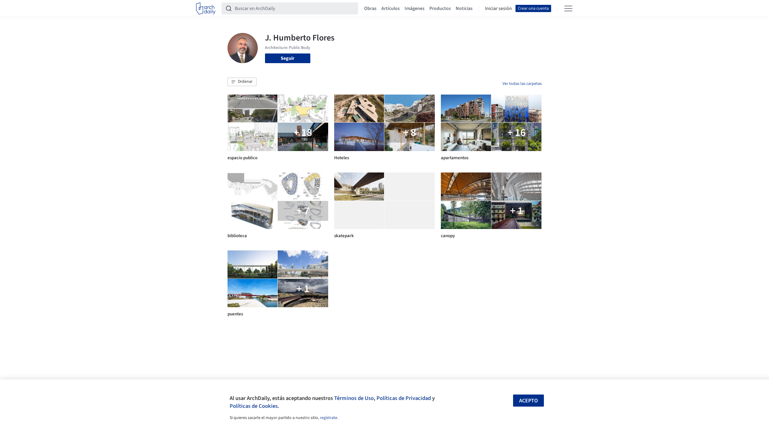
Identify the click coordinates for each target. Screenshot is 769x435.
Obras (370, 8)
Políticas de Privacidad (403, 398)
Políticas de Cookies (254, 406)
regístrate (328, 418)
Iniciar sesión (498, 8)
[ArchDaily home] (205, 8)
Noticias (464, 8)
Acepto (528, 400)
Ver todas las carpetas (522, 84)
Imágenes (415, 8)
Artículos (390, 8)
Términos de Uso (354, 398)
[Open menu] (568, 8)
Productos (440, 8)
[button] (242, 82)
